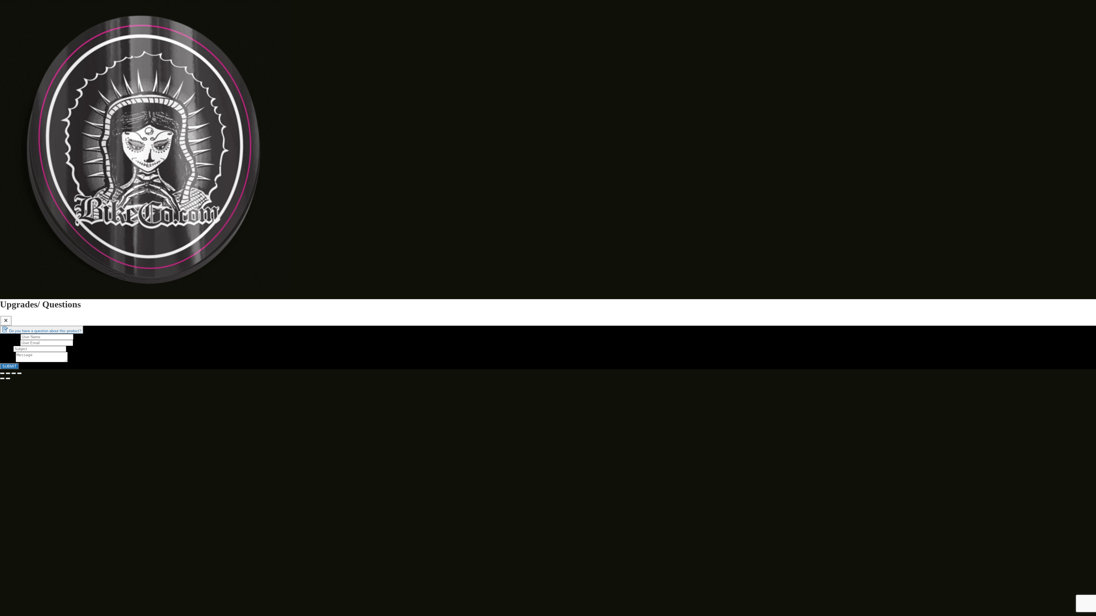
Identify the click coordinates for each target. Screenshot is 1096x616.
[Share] (8, 373)
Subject (6, 348)
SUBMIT (9, 366)
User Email (10, 342)
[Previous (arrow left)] (2, 378)
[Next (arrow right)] (8, 378)
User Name (10, 336)
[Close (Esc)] (2, 373)
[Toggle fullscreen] (13, 373)
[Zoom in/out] (19, 373)
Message (8, 360)
